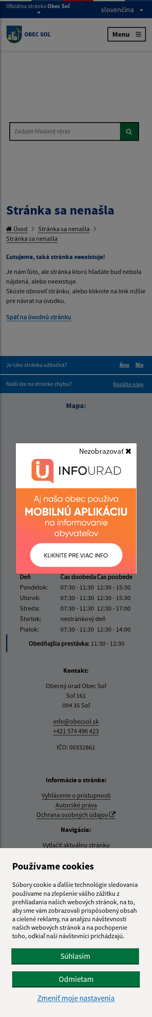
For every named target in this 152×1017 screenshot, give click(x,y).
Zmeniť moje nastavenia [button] (76, 998)
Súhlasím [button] (75, 956)
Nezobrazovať (102, 451)
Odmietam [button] (76, 979)
